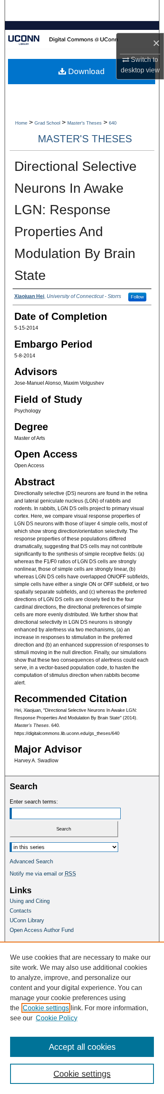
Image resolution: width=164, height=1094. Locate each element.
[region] (82, 1018)
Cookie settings (46, 1007)
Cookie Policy (56, 1018)
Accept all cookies (82, 1046)
